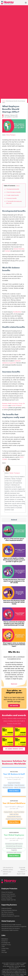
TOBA (3, 946)
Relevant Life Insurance (7, 914)
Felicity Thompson (10, 135)
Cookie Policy (5, 948)
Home (3, 101)
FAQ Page (4, 952)
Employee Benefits (6, 908)
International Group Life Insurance (10, 928)
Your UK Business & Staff (14, 774)
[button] (26, 2)
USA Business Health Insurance (9, 930)
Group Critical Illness (6, 898)
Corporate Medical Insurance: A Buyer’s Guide (20, 871)
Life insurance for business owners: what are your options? (7, 871)
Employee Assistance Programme (10, 916)
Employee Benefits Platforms (9, 910)
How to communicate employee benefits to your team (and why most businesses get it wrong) (14, 623)
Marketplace (4, 939)
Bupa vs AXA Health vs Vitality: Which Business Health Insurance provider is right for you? (14, 559)
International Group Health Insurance (11, 924)
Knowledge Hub (5, 942)
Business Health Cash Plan (8, 900)
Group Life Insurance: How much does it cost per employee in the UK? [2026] (14, 581)
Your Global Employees (14, 835)
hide (18, 185)
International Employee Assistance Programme (13, 926)
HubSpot (7, 251)
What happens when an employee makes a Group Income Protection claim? (14, 644)
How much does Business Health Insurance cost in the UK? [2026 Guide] (14, 602)
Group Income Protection (8, 894)
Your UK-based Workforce (14, 803)
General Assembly (19, 249)
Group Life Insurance (7, 892)
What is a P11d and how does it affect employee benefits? (14, 539)
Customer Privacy (6, 944)
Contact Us (4, 941)
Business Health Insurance (10, 403)
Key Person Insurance (7, 912)
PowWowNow (17, 312)
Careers (3, 950)
